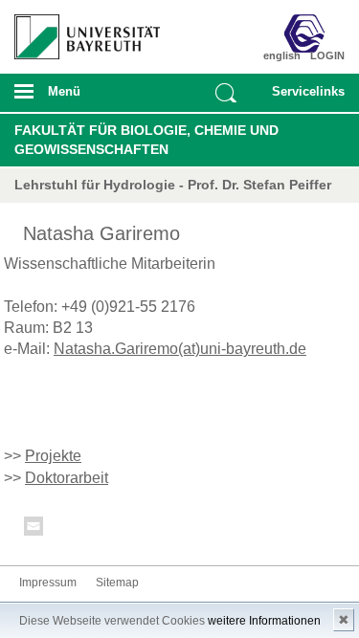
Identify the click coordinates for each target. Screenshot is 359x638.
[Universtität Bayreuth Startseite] (81, 29)
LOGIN (327, 55)
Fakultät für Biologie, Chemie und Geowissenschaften (146, 139)
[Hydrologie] (318, 33)
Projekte (53, 456)
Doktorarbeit (66, 478)
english (282, 55)
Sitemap (117, 582)
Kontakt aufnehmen (34, 529)
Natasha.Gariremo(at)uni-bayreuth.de (180, 349)
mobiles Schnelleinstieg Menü (304, 97)
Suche (225, 92)
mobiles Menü (79, 97)
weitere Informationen (264, 620)
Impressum (48, 582)
